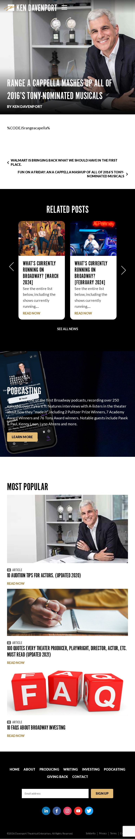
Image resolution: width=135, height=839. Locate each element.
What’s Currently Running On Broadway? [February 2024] (91, 273)
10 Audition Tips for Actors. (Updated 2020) (44, 575)
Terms (113, 833)
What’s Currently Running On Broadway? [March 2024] (41, 273)
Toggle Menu (64, 7)
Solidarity (91, 833)
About (29, 769)
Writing (70, 769)
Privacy (103, 833)
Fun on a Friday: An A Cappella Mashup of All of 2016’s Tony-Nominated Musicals (71, 174)
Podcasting (115, 769)
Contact (80, 777)
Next (123, 268)
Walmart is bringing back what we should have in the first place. (64, 162)
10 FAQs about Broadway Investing (36, 727)
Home (15, 769)
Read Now (31, 313)
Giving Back (57, 777)
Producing (49, 769)
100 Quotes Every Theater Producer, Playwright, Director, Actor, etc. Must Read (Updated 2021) (67, 651)
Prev (11, 268)
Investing (91, 769)
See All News (67, 329)
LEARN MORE (22, 437)
